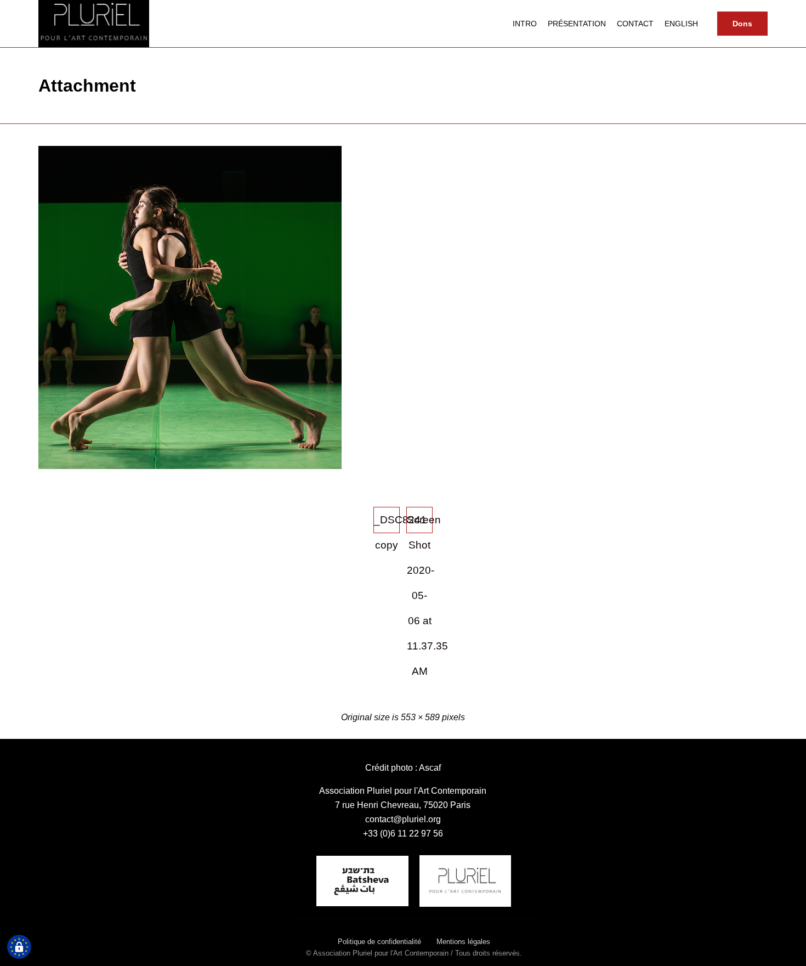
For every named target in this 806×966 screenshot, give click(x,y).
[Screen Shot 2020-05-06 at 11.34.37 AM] (190, 466)
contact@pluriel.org (403, 819)
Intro (525, 23)
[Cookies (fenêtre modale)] (19, 947)
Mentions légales (463, 941)
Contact (635, 23)
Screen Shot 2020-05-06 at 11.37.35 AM (420, 523)
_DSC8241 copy (387, 523)
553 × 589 (420, 717)
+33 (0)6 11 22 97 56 (403, 833)
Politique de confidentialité (379, 941)
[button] (742, 24)
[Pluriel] (93, 23)
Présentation (577, 23)
